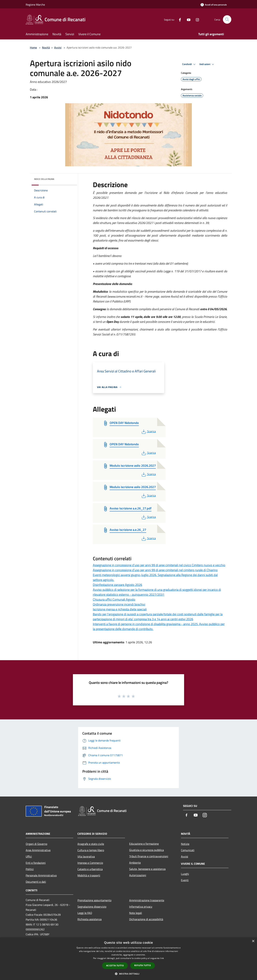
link (162, 958)
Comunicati (187, 850)
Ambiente (135, 862)
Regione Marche (35, 4)
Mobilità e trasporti (88, 875)
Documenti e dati (36, 882)
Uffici (29, 856)
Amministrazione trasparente (146, 900)
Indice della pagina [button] (44, 179)
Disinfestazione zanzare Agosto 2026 (117, 584)
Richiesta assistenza (89, 919)
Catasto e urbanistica (90, 869)
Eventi (185, 880)
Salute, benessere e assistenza (147, 869)
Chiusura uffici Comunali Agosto (114, 599)
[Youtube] (187, 19)
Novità (46, 47)
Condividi (187, 64)
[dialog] (128, 958)
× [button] (253, 941)
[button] (128, 974)
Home (33, 47)
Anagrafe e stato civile (90, 844)
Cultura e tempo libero (90, 850)
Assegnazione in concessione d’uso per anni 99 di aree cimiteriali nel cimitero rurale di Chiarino (155, 570)
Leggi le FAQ (84, 913)
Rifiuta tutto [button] (142, 965)
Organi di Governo (36, 844)
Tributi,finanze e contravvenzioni (148, 856)
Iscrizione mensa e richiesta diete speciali (120, 609)
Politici (30, 869)
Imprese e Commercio (90, 863)
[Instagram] (195, 19)
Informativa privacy (140, 906)
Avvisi (58, 47)
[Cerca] (227, 19)
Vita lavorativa (86, 856)
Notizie (185, 844)
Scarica (151, 431)
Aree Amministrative (38, 850)
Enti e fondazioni (36, 863)
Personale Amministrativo (41, 875)
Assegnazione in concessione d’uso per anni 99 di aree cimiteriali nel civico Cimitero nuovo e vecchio (159, 565)
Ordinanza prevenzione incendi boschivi (119, 604)
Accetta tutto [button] (115, 965)
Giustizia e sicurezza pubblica (146, 850)
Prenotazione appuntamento (94, 900)
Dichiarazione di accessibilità (146, 919)
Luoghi (185, 874)
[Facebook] (178, 19)
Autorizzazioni (137, 875)
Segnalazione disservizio (91, 906)
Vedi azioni (205, 64)
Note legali (135, 913)
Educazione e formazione (144, 844)
